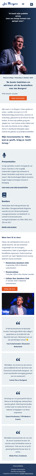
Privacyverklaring (18, 466)
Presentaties (8, 161)
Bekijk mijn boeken (9, 227)
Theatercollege (12, 272)
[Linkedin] (31, 4)
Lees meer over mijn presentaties (15, 187)
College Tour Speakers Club (17, 278)
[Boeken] (4, 194)
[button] (23, 4)
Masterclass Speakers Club (17, 263)
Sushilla (22, 473)
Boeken (6, 201)
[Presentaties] (4, 155)
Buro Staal (22, 471)
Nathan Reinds (29, 473)
